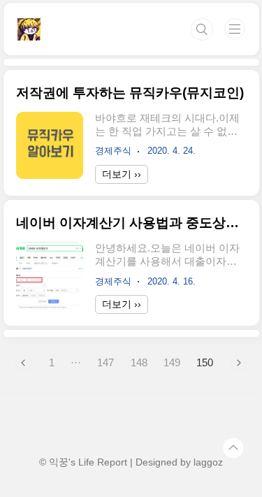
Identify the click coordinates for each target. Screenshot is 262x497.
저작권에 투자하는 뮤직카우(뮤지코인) (130, 92)
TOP (233, 448)
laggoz (208, 462)
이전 (23, 362)
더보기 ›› (121, 174)
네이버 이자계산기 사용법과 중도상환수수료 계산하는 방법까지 (131, 222)
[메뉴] (234, 28)
